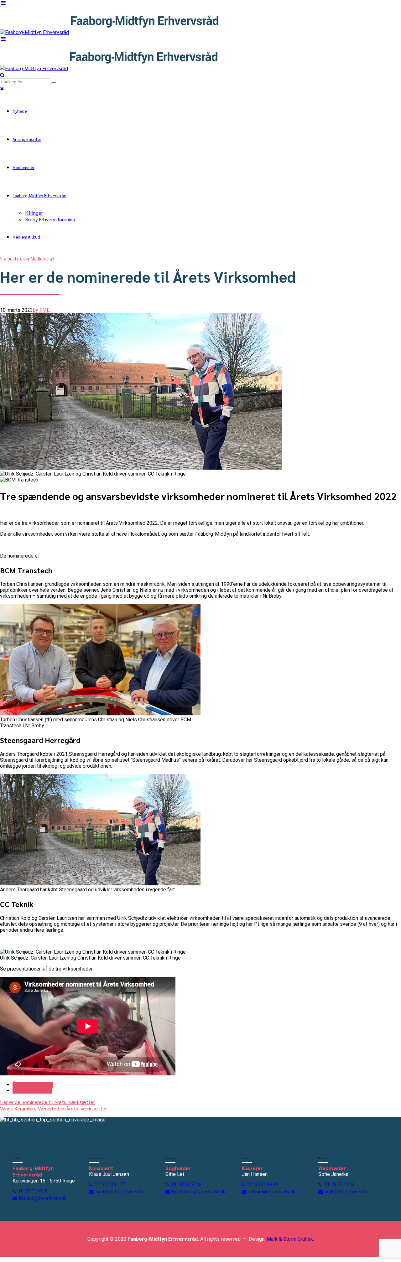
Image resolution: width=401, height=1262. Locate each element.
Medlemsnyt (42, 259)
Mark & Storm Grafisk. (290, 1239)
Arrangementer (27, 139)
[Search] (2, 74)
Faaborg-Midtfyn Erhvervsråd (39, 195)
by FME (41, 310)
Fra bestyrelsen (15, 259)
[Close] (2, 88)
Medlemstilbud (26, 237)
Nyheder (20, 111)
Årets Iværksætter (33, 1085)
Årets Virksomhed (32, 1091)
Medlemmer (23, 167)
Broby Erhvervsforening (50, 219)
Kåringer (34, 212)
